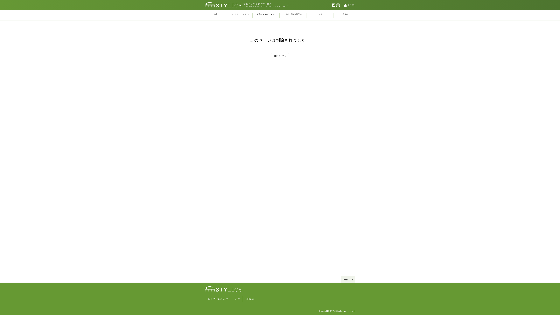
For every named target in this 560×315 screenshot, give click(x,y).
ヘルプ (237, 299)
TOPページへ (280, 56)
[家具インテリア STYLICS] (223, 5)
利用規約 (250, 299)
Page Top (348, 280)
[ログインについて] (345, 5)
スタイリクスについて (218, 299)
